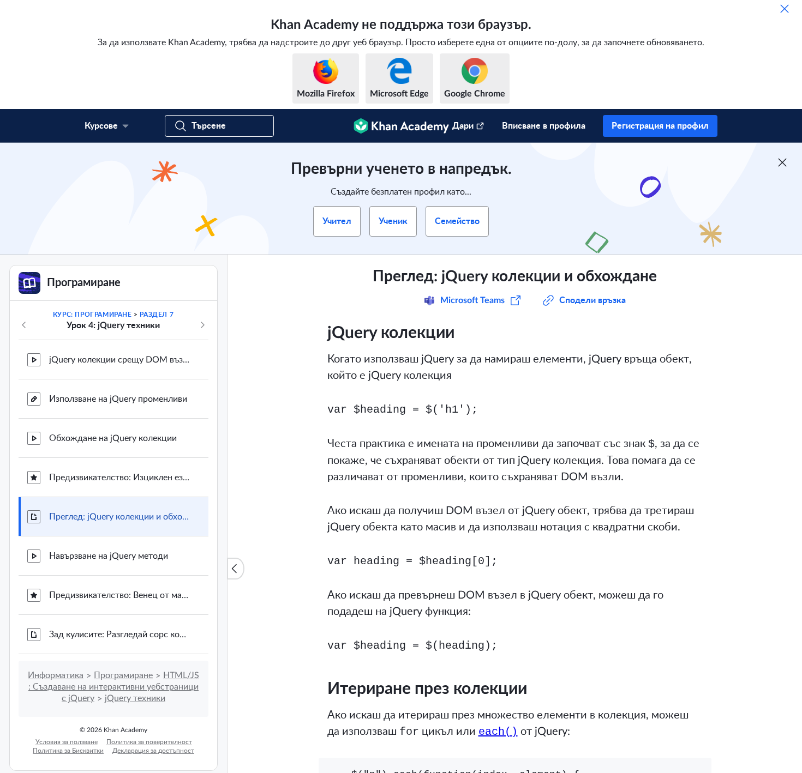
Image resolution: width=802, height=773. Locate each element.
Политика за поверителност (149, 742)
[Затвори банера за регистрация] (782, 162)
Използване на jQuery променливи (118, 399)
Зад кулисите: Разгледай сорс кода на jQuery (120, 634)
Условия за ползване (66, 742)
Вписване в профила (543, 126)
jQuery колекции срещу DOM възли (120, 359)
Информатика (55, 675)
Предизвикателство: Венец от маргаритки (120, 595)
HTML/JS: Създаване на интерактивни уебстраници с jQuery (113, 687)
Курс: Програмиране (92, 314)
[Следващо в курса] (202, 324)
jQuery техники (135, 698)
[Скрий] (784, 8)
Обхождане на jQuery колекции (113, 438)
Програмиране (123, 675)
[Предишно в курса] (24, 324)
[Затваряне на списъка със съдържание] (235, 568)
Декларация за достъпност (153, 750)
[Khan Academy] (401, 126)
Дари (463, 126)
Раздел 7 (156, 314)
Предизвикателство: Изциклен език (120, 477)
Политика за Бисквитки (68, 750)
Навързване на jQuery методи (108, 556)
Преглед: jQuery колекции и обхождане (120, 516)
